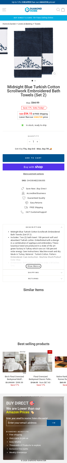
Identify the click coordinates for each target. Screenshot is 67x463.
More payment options (33, 174)
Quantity (33, 136)
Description (33, 227)
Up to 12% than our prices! (33, 2)
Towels (37, 24)
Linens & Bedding (25, 24)
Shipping (33, 272)
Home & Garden (9, 24)
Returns (33, 279)
